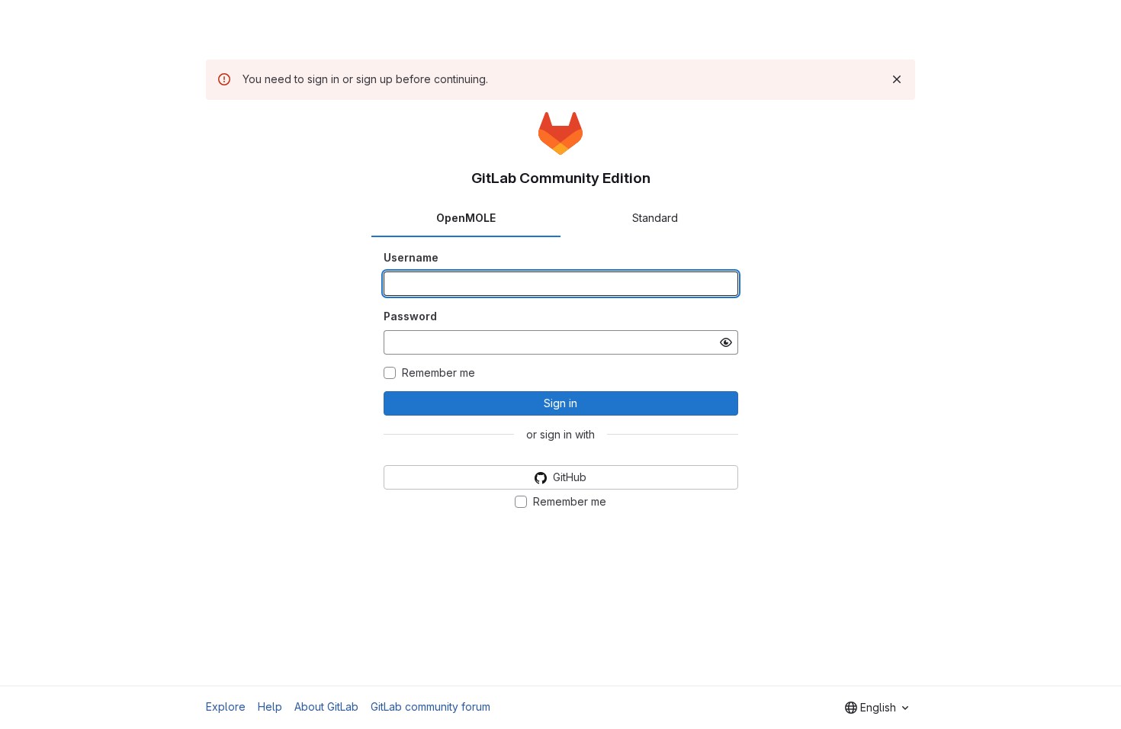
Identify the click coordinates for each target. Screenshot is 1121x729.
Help (270, 706)
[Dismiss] (897, 79)
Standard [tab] (655, 217)
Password (410, 316)
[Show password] (726, 342)
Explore (226, 706)
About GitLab (326, 706)
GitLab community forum (430, 706)
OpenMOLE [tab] (466, 217)
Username (411, 257)
